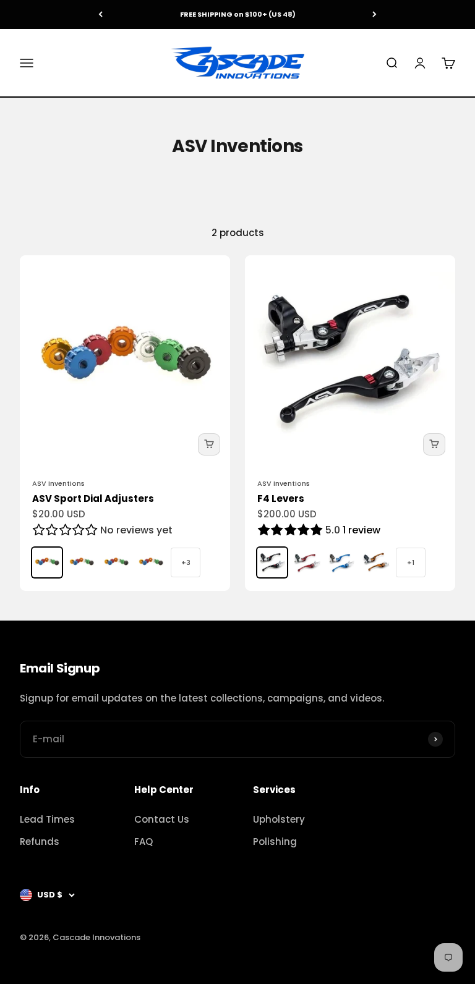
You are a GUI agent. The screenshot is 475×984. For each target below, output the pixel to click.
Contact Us (161, 819)
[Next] (374, 14)
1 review (361, 530)
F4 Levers (280, 498)
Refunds (39, 841)
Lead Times (47, 819)
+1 (410, 562)
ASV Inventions (58, 483)
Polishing (275, 841)
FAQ (143, 841)
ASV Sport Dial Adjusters (93, 498)
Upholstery (279, 819)
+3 (185, 562)
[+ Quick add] (209, 444)
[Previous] (100, 14)
